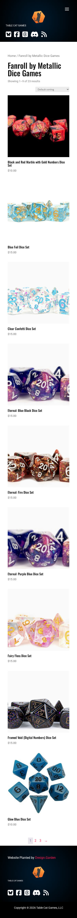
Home (12, 56)
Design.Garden (45, 858)
